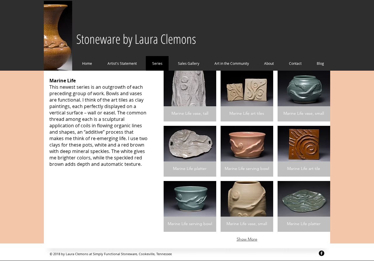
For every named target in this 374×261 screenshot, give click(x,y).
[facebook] (321, 253)
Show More (247, 239)
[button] (190, 96)
